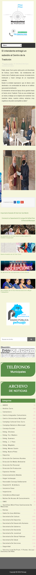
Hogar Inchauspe (9, 478)
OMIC (5, 501)
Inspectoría (7, 491)
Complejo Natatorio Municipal (14, 425)
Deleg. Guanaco (9, 438)
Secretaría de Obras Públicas (14, 536)
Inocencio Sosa (8, 488)
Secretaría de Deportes (12, 520)
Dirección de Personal (11, 465)
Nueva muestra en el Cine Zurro (11, 254)
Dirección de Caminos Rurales (14, 458)
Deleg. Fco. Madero (10, 435)
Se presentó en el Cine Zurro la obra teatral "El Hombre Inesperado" (16, 237)
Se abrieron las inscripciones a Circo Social (15, 272)
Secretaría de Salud (10, 540)
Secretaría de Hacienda (12, 530)
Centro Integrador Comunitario (14, 415)
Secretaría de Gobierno (12, 526)
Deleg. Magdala (8, 445)
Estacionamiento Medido (12, 475)
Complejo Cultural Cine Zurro (14, 422)
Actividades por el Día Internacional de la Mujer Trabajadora (16, 291)
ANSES (5, 405)
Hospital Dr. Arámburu (11, 485)
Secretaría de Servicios (12, 543)
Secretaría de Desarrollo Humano (15, 523)
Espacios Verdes (9, 471)
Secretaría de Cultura (8, 66)
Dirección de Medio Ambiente (14, 462)
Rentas (5, 510)
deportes (6, 455)
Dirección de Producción (12, 468)
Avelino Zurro (8, 408)
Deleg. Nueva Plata (10, 452)
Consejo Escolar (9, 428)
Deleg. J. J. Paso (9, 442)
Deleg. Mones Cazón (10, 448)
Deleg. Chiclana (9, 432)
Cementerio (7, 412)
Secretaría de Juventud (12, 533)
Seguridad (7, 546)
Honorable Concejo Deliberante (15, 482)
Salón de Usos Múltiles (11, 513)
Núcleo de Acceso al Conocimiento (16, 498)
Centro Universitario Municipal (14, 418)
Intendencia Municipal (22, 64)
